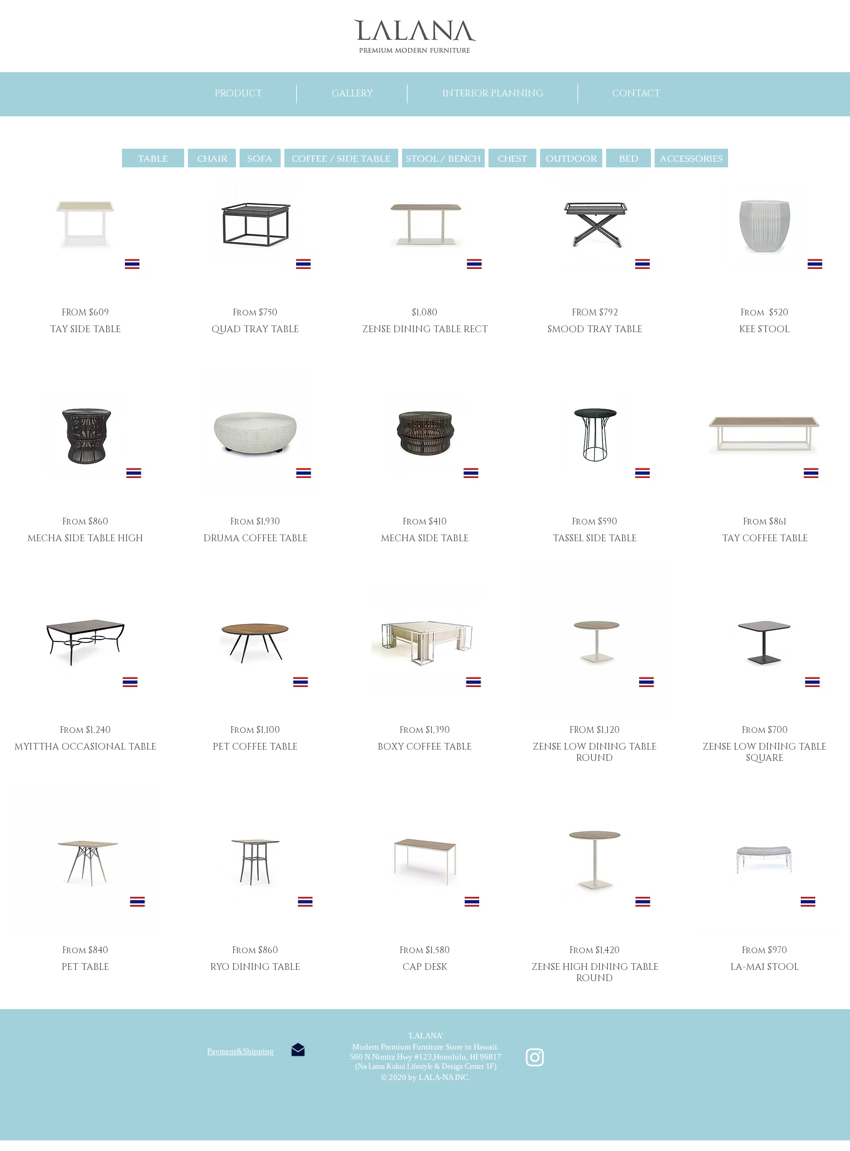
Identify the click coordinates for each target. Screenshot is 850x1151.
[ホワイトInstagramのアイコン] (535, 1057)
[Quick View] (85, 220)
